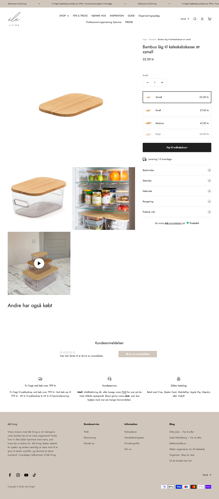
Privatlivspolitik (131, 443)
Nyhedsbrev (130, 432)
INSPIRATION (117, 15)
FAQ (124, 392)
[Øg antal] (162, 82)
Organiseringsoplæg (149, 15)
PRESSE (129, 22)
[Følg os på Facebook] (10, 475)
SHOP (62, 15)
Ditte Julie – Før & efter (181, 432)
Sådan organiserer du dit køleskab (187, 449)
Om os (127, 449)
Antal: (146, 75)
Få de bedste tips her (180, 460)
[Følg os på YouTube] (26, 475)
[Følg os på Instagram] (18, 475)
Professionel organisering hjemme (103, 22)
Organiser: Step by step (181, 455)
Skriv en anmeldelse (138, 354)
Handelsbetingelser (134, 437)
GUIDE (131, 15)
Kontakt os (89, 443)
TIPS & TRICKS (80, 15)
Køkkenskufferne (177, 443)
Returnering (90, 437)
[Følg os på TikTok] (34, 475)
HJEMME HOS (98, 15)
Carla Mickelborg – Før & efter (185, 437)
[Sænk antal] (147, 82)
